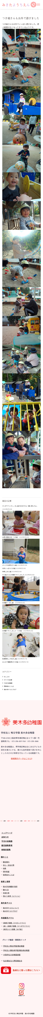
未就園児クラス (7, 917)
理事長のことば (9, 686)
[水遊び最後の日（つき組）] (21, 562)
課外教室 (6, 871)
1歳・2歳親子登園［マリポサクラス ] (16, 926)
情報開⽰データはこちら (21, 758)
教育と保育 (5, 881)
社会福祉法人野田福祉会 (12, 961)
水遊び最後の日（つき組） (10, 537)
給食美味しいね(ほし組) (9, 659)
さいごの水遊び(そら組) (9, 565)
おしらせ (7, 677)
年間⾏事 (6, 893)
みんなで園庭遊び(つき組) (10, 662)
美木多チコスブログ (10, 689)
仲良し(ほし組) (6, 571)
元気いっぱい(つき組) (9, 568)
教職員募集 (6, 849)
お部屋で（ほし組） (8, 603)
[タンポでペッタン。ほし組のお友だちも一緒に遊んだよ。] (21, 534)
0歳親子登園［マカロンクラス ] (14, 923)
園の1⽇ (6, 890)
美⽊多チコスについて (11, 908)
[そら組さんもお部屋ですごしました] (21, 599)
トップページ (6, 832)
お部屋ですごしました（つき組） (12, 631)
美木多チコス (6, 902)
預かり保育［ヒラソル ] (11, 896)
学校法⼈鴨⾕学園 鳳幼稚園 (13, 946)
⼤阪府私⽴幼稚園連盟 (11, 954)
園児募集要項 (6, 845)
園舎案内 (6, 862)
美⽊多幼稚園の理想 (10, 886)
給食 (4, 868)
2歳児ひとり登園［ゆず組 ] (13, 929)
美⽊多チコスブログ (10, 911)
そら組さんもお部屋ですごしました (13, 575)
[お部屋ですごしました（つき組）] (21, 655)
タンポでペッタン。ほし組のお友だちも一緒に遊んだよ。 (20, 506)
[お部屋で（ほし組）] (21, 627)
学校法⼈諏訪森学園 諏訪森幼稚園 (16, 950)
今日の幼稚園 (8, 683)
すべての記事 (8, 680)
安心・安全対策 (8, 865)
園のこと (4, 857)
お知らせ (5, 837)
